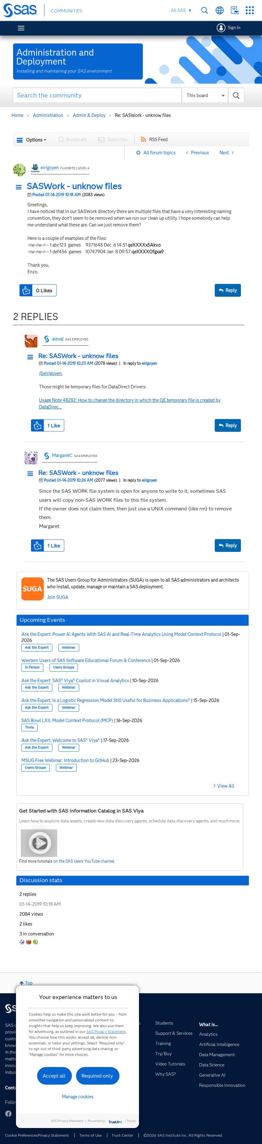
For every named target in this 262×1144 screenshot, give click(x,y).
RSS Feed (158, 139)
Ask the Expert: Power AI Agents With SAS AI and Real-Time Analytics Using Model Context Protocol (121, 634)
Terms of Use (90, 1135)
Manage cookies (78, 1097)
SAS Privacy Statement (106, 1031)
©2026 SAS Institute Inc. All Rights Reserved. (183, 1135)
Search (205, 10)
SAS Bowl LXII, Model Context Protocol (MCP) (67, 720)
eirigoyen (50, 168)
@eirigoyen (50, 373)
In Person (32, 667)
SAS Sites (250, 10)
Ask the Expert (37, 647)
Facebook (8, 1113)
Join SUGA (57, 597)
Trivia (29, 727)
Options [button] (34, 140)
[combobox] (128, 95)
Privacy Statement (53, 1135)
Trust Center (122, 1135)
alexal (58, 339)
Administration (48, 115)
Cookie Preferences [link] (21, 1135)
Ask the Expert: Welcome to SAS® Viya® (60, 740)
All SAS (178, 10)
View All (225, 786)
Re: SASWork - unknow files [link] (143, 115)
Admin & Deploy (89, 115)
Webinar (68, 647)
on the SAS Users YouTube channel (83, 861)
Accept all (54, 1076)
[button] (20, 187)
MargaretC (62, 455)
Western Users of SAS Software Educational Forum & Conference (85, 660)
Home (17, 115)
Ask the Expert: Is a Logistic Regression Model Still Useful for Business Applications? (105, 700)
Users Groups (63, 667)
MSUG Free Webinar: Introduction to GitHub (65, 760)
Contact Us (235, 10)
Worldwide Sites (220, 10)
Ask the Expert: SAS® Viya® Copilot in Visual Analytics (75, 680)
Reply (231, 290)
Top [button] (29, 983)
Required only (97, 1076)
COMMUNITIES (66, 11)
